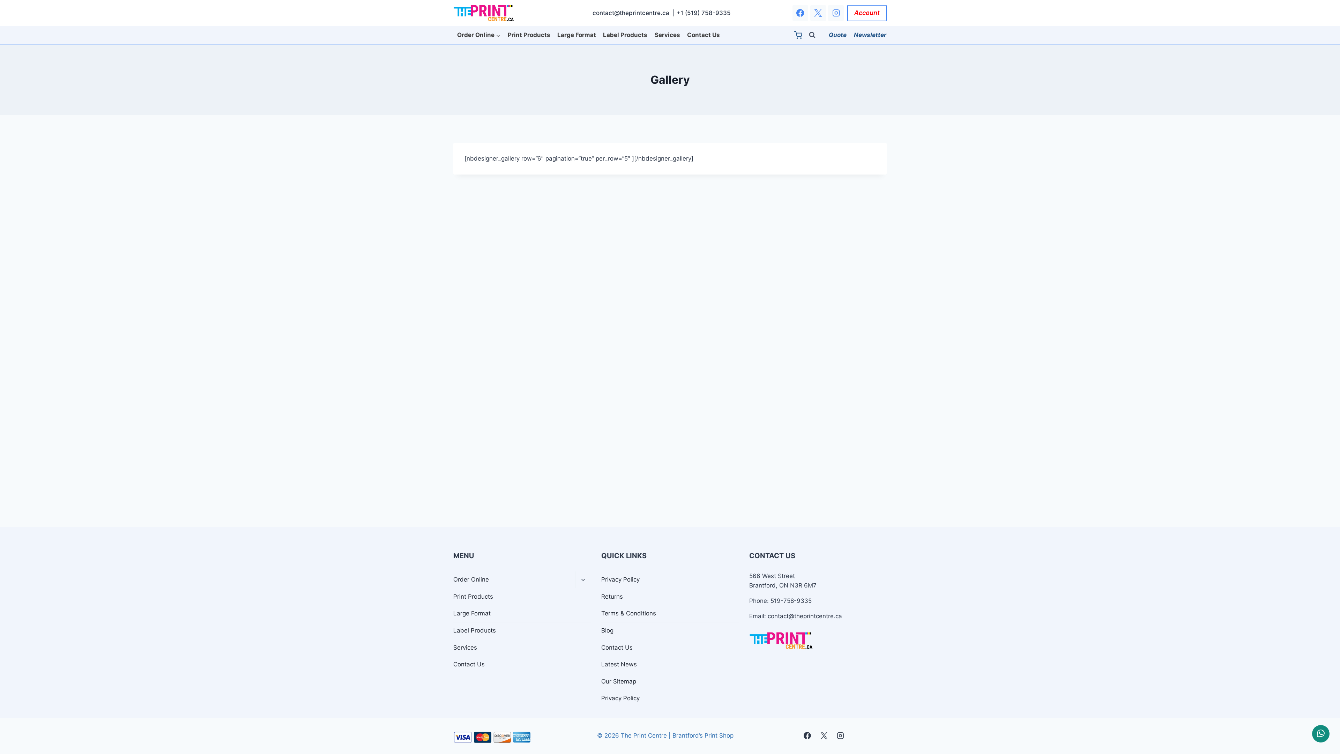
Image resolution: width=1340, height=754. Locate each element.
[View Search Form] (815, 35)
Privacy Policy (620, 579)
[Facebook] (800, 13)
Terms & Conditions (628, 613)
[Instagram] (836, 13)
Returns (612, 596)
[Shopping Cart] (800, 35)
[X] (818, 13)
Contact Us (703, 34)
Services (667, 34)
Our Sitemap (618, 681)
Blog (607, 630)
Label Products (625, 34)
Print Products (529, 34)
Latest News (619, 664)
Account (867, 12)
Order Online (471, 579)
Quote (838, 34)
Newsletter (870, 34)
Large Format (576, 34)
